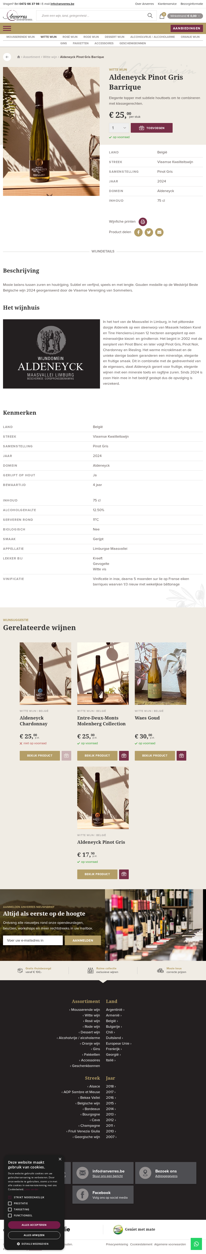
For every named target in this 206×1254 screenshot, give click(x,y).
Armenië (112, 1015)
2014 (110, 1109)
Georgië (112, 1055)
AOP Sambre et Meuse (82, 1092)
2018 (110, 1086)
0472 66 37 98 (29, 3)
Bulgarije (113, 1027)
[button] (34, 1244)
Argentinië (114, 1010)
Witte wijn (49, 37)
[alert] (34, 1202)
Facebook (102, 1193)
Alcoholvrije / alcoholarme (152, 37)
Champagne (90, 1126)
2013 (110, 1114)
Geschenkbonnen (132, 43)
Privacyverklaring (117, 1244)
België (111, 1021)
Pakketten (81, 43)
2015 (110, 1103)
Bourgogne (91, 1114)
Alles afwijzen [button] (34, 1235)
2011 (109, 1126)
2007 (110, 1137)
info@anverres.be (62, 3)
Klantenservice (167, 3)
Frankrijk (113, 1049)
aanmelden (83, 940)
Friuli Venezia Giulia (84, 1131)
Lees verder (31, 1189)
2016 (110, 1098)
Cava (96, 1120)
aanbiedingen (187, 28)
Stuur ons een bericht (108, 1176)
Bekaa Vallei (90, 1098)
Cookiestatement (141, 1244)
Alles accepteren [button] (34, 1225)
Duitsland (113, 1038)
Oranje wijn (190, 37)
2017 (109, 1092)
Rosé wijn (70, 37)
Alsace (94, 1086)
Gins (63, 43)
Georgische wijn (87, 1137)
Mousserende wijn (20, 37)
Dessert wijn (114, 37)
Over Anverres (144, 3)
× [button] (59, 1159)
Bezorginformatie (192, 3)
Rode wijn (91, 37)
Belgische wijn (88, 1103)
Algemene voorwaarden (170, 1244)
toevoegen (155, 128)
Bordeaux (92, 1109)
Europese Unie (117, 1043)
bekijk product (39, 755)
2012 (110, 1120)
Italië (109, 1060)
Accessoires (104, 43)
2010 (110, 1131)
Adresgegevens (166, 1176)
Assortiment (31, 57)
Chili (109, 1032)
